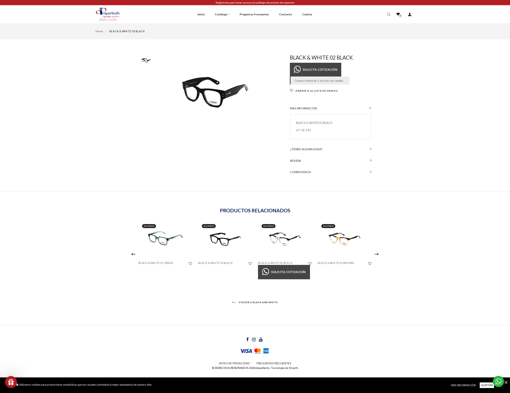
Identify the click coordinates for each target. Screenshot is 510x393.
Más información (463, 385)
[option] (215, 92)
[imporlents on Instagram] (254, 340)
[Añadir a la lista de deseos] (190, 263)
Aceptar (487, 385)
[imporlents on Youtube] (261, 340)
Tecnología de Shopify (284, 367)
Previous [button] (133, 254)
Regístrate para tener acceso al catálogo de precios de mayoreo (255, 2)
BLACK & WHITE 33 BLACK (215, 263)
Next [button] (377, 254)
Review (295, 160)
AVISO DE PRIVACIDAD (234, 363)
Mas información (303, 108)
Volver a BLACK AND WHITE (258, 302)
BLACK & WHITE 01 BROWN (336, 263)
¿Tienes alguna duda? (306, 149)
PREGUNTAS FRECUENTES (273, 363)
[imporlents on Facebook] (247, 340)
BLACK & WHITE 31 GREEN (155, 263)
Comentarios (300, 172)
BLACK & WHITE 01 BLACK (275, 263)
